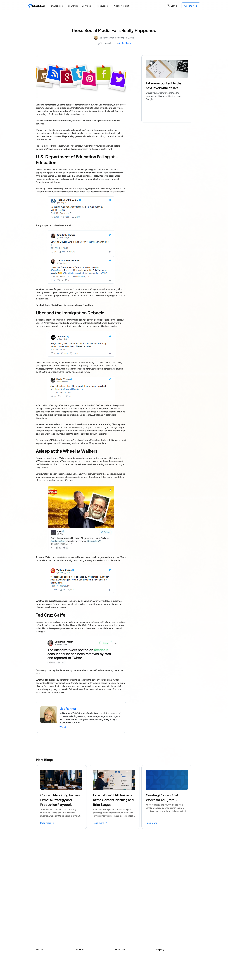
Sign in (174, 5)
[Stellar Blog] (37, 5)
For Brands (72, 5)
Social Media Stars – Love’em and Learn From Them (69, 305)
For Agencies (56, 5)
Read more (46, 822)
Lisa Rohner (103, 37)
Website (64, 727)
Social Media (124, 43)
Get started (190, 5)
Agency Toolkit (121, 5)
